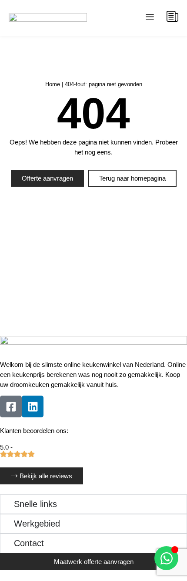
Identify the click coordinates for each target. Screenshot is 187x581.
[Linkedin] (32, 406)
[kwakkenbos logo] (48, 18)
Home (52, 84)
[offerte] (172, 16)
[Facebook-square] (11, 406)
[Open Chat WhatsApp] (166, 558)
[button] (150, 18)
